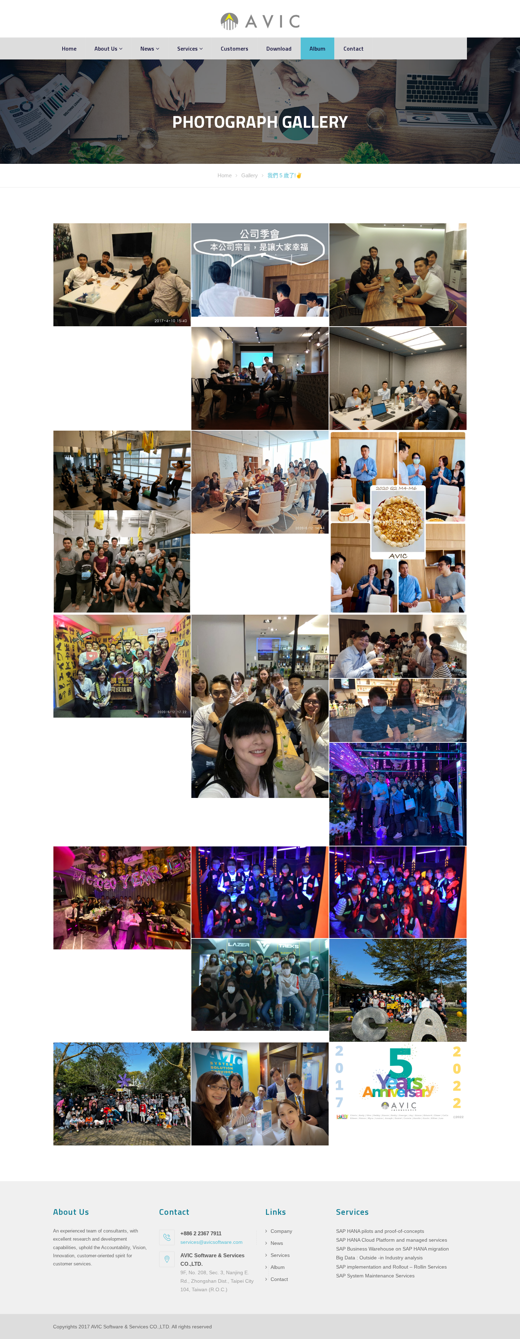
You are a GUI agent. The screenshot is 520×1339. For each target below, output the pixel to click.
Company (281, 1231)
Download (278, 48)
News (148, 48)
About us (106, 48)
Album (317, 48)
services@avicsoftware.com (211, 1242)
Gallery (250, 175)
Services (188, 48)
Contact (353, 48)
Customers (234, 48)
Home (69, 48)
